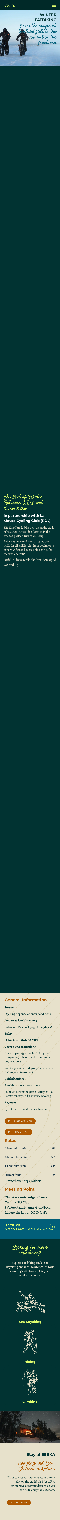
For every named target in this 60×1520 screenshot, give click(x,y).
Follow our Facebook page (20, 1027)
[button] (54, 5)
